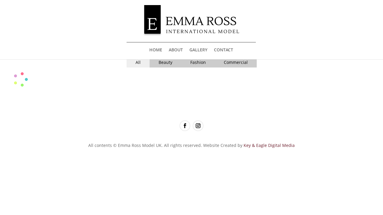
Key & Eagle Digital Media (269, 145)
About (176, 50)
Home (155, 50)
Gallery (198, 50)
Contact (223, 50)
